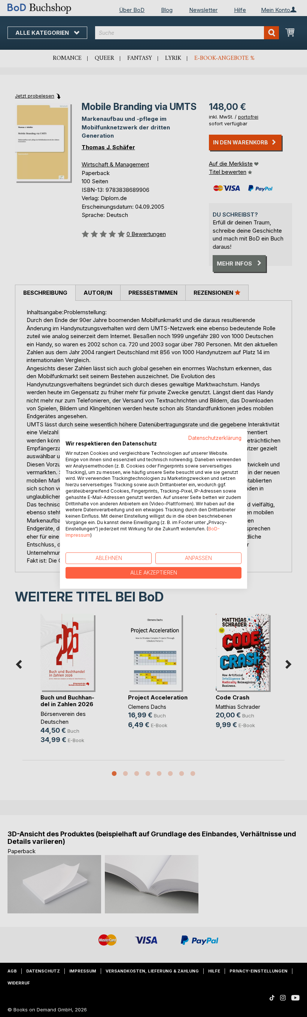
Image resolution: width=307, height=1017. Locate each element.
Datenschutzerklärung (214, 438)
